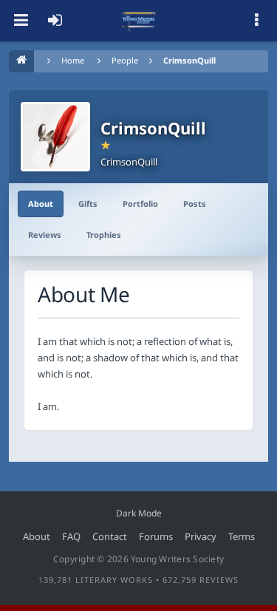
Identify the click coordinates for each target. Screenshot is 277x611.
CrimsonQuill (189, 60)
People (125, 60)
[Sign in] (54, 20)
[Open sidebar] (256, 20)
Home (72, 60)
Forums (156, 536)
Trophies (103, 234)
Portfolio (140, 203)
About (40, 203)
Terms (241, 536)
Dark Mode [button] (139, 513)
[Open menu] (20, 20)
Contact (109, 536)
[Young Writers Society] (139, 20)
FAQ (71, 536)
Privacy (200, 536)
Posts (194, 203)
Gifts (88, 203)
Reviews (44, 234)
